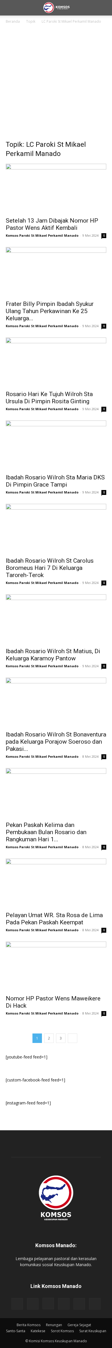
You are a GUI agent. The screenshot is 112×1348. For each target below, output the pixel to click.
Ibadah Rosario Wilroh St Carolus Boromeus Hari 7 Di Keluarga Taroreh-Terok (50, 567)
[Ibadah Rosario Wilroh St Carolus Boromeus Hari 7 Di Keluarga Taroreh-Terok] (56, 529)
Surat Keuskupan (92, 1330)
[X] (79, 1304)
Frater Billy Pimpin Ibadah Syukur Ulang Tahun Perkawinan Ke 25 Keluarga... (50, 311)
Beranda (13, 21)
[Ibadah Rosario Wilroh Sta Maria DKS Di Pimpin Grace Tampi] (56, 445)
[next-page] (72, 1038)
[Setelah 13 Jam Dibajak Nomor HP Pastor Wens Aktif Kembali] (56, 188)
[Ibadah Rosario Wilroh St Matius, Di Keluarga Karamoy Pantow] (56, 619)
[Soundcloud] (63, 1304)
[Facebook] (17, 1304)
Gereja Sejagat (79, 1324)
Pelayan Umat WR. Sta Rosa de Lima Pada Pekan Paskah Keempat (54, 919)
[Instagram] (48, 1303)
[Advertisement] (56, 84)
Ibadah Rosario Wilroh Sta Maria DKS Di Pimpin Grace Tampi (55, 481)
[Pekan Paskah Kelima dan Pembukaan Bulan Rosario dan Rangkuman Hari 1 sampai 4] (56, 793)
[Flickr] (32, 1304)
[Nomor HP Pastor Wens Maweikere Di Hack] (56, 966)
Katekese (38, 1330)
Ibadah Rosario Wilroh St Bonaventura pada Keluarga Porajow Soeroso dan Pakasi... (56, 741)
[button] (10, 8)
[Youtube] (95, 1304)
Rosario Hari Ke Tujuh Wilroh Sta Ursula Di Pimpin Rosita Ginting (49, 398)
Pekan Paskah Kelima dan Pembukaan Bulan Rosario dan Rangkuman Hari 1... (47, 832)
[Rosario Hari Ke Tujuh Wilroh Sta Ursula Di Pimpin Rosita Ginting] (56, 362)
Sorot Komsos (62, 1330)
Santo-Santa (15, 1330)
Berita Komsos (28, 1324)
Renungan (54, 1324)
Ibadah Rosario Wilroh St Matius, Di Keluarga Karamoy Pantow (53, 655)
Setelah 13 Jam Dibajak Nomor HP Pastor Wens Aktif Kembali (52, 224)
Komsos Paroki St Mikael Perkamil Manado (42, 235)
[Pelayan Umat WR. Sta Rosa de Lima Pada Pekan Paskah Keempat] (56, 883)
